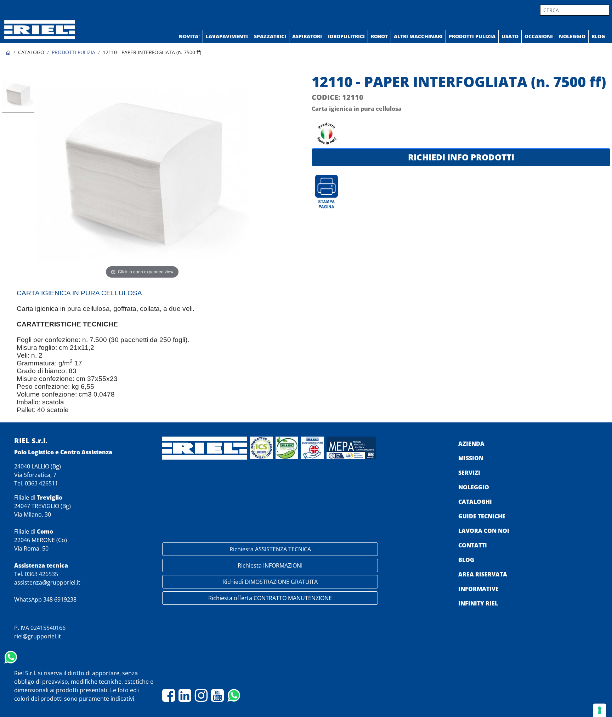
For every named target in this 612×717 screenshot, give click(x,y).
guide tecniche (481, 516)
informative (478, 589)
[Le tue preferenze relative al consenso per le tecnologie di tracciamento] (599, 710)
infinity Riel (478, 603)
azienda (471, 444)
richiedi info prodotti (461, 157)
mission (470, 458)
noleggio (473, 487)
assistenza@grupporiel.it (47, 582)
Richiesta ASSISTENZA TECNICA (270, 549)
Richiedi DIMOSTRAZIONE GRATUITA (270, 582)
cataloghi (475, 502)
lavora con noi (483, 531)
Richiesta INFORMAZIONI (270, 565)
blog (466, 560)
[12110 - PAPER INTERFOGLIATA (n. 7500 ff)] (18, 95)
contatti (472, 545)
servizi (469, 473)
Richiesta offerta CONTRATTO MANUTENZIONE (270, 598)
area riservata (482, 574)
